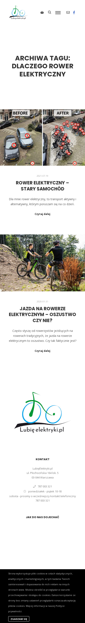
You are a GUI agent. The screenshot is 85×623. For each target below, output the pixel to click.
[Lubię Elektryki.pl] (18, 12)
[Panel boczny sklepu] (42, 12)
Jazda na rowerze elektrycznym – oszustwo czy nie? (42, 314)
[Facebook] (74, 12)
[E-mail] (68, 12)
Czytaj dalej (42, 214)
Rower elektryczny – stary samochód (42, 186)
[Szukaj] (49, 12)
